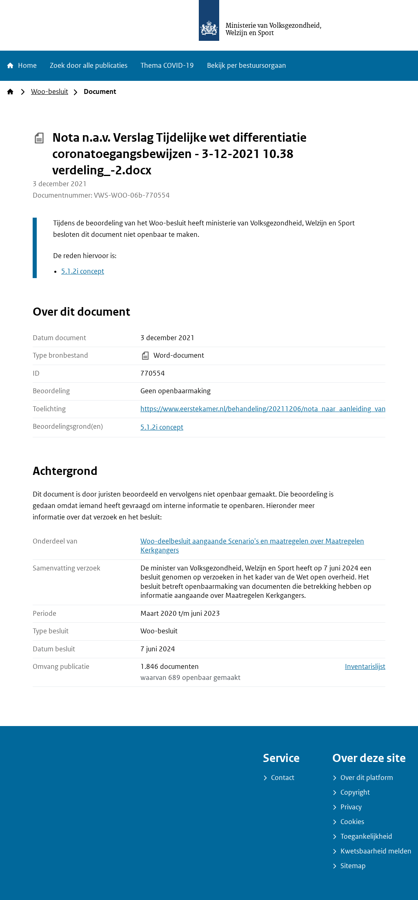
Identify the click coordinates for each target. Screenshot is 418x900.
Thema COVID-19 (167, 65)
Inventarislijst (365, 666)
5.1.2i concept (82, 271)
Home (26, 65)
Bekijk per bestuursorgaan (246, 65)
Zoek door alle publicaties (88, 65)
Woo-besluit (49, 91)
